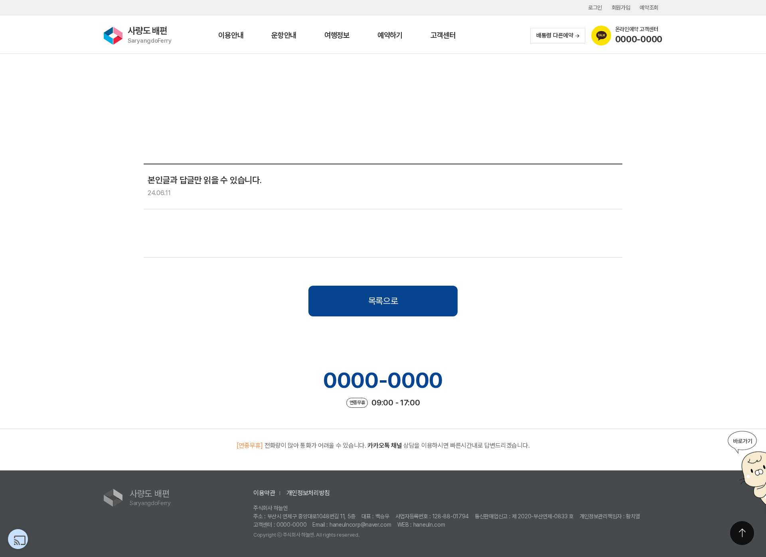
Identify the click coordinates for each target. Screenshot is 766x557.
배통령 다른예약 (554, 35)
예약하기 (390, 35)
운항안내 (283, 35)
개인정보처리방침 (308, 493)
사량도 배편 (150, 35)
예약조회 (649, 7)
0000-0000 (383, 380)
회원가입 (621, 7)
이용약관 (264, 493)
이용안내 (230, 35)
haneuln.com (429, 524)
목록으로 (383, 301)
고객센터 (443, 35)
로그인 (595, 7)
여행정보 (336, 35)
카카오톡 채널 (384, 445)
